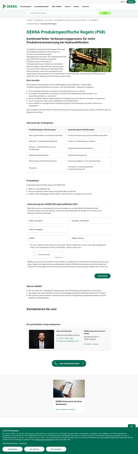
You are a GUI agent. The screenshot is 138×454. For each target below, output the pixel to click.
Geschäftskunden (41, 6)
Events (76, 6)
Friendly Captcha (58, 257)
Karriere (85, 6)
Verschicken (102, 276)
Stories (67, 6)
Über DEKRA (57, 6)
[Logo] (10, 6)
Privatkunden (25, 6)
